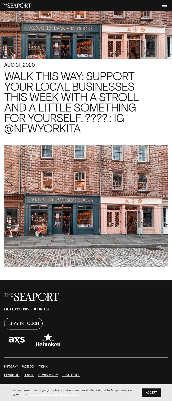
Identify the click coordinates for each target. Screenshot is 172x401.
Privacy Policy (48, 375)
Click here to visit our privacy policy (53, 394)
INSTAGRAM (11, 366)
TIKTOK (43, 366)
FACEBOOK (28, 366)
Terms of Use (71, 375)
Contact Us (12, 375)
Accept (151, 392)
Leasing (29, 375)
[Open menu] (164, 5)
